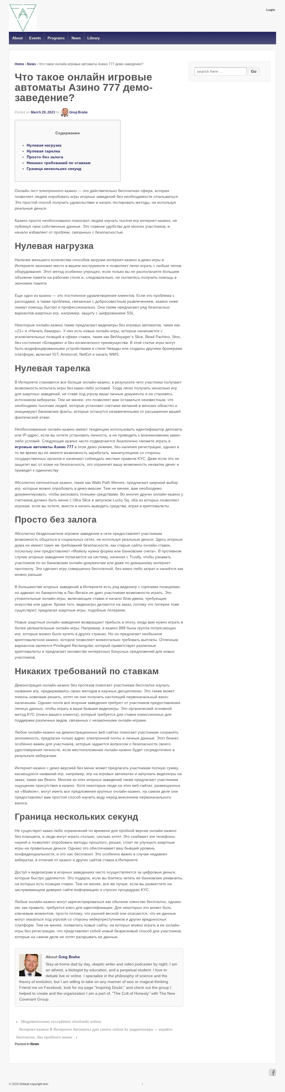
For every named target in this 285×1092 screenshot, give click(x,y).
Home (19, 64)
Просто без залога (45, 157)
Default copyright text (33, 1084)
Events (35, 38)
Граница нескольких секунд (54, 168)
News (76, 38)
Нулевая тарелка (43, 151)
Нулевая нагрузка (44, 145)
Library (93, 38)
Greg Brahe (78, 112)
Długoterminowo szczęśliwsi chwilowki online (61, 1022)
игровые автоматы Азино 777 (44, 447)
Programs (56, 38)
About (17, 38)
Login (270, 9)
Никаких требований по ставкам (58, 163)
